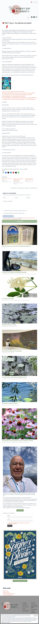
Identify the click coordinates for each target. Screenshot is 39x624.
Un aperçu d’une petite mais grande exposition (14, 272)
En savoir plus (20, 510)
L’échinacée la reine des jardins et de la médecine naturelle (17, 440)
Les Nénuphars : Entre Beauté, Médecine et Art (14, 377)
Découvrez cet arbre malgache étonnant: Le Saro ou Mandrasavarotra (18, 179)
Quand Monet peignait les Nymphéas (12, 351)
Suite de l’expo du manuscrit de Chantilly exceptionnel (16, 246)
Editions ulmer (5, 590)
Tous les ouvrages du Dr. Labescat (20, 580)
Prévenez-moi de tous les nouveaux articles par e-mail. (14, 213)
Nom (4, 197)
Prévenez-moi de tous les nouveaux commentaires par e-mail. (15, 210)
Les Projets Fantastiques (7, 595)
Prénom (8, 515)
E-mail (16, 197)
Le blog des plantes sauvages (8, 593)
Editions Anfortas (6, 592)
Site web (28, 197)
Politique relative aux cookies (6, 622)
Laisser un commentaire (8, 216)
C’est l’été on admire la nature (10, 403)
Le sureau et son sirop (8, 298)
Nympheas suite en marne (9, 324)
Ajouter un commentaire (8, 201)
